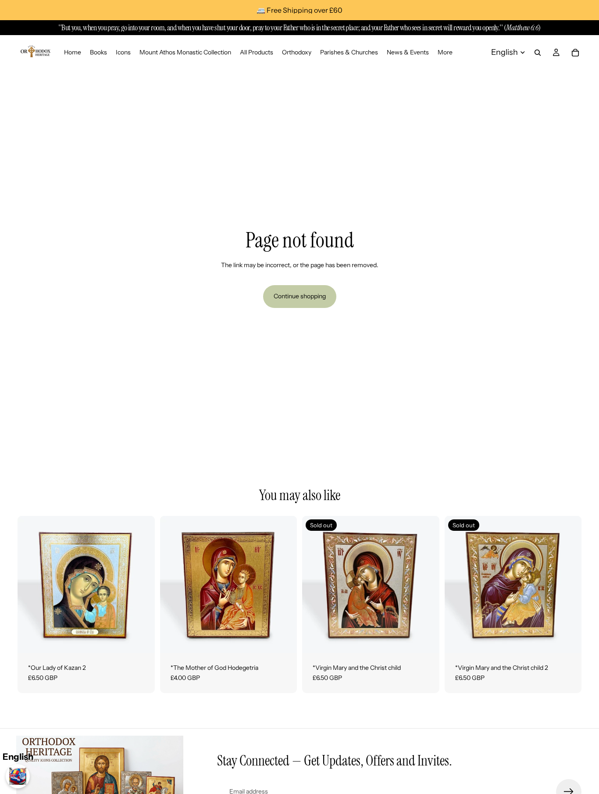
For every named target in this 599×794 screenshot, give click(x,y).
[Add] (141, 639)
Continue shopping (300, 296)
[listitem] (445, 52)
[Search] (537, 52)
